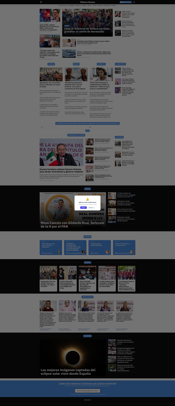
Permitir (83, 207)
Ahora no (91, 207)
